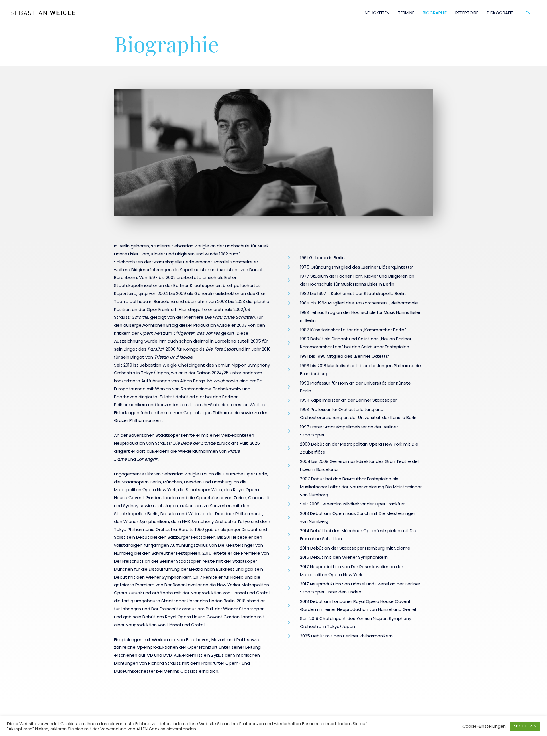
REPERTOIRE (466, 13)
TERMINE (406, 13)
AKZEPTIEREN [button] (524, 726)
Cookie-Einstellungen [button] (484, 726)
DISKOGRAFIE (500, 13)
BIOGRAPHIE (435, 13)
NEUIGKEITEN (377, 13)
